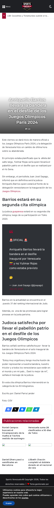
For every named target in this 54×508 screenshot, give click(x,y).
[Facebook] (8, 409)
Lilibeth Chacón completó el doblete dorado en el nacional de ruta (40, 463)
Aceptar (9, 503)
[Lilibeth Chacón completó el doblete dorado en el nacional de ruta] (40, 450)
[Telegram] (35, 409)
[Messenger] (21, 409)
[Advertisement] (27, 47)
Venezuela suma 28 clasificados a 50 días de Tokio (39, 430)
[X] (14, 409)
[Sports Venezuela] (27, 6)
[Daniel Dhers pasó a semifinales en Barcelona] (14, 450)
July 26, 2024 (16, 289)
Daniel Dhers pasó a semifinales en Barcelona (13, 462)
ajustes (25, 498)
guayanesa (17, 211)
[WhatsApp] (28, 409)
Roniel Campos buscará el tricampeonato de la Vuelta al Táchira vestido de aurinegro (13, 433)
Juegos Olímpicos (11, 191)
